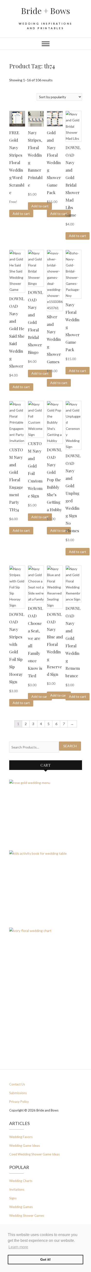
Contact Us (17, 1084)
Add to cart (21, 213)
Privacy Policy (19, 1102)
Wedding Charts (20, 1181)
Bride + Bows (45, 10)
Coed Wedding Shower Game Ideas (34, 1154)
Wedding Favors (21, 1137)
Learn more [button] (18, 1247)
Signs (13, 1198)
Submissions (18, 1093)
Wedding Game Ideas (24, 1145)
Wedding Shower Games (26, 1215)
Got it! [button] (45, 1259)
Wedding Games (21, 1207)
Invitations (16, 1189)
